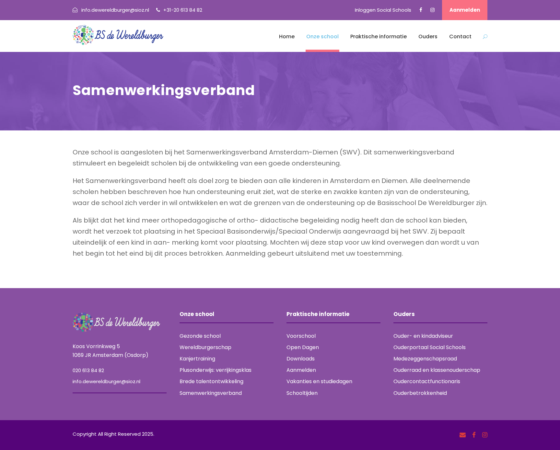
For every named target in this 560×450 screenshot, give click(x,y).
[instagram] (432, 9)
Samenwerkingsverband (211, 393)
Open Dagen (302, 347)
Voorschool (301, 336)
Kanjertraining (197, 358)
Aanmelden (464, 9)
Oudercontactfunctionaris (426, 381)
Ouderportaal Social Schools (429, 347)
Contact (460, 36)
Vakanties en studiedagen (319, 381)
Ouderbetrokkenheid (420, 393)
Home (287, 36)
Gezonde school (200, 336)
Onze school (322, 36)
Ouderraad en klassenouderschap (436, 370)
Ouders (428, 36)
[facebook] (420, 9)
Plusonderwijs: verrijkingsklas (215, 370)
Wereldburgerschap (205, 347)
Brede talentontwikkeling (211, 381)
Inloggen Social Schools (383, 9)
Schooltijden (302, 393)
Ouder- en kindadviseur (423, 336)
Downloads (300, 358)
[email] (463, 435)
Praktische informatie (378, 36)
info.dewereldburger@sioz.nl (106, 381)
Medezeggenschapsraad (425, 358)
